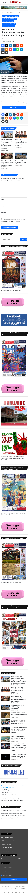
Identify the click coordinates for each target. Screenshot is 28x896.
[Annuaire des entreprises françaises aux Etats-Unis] (14, 7)
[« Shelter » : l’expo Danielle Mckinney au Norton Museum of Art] (5, 715)
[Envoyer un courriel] (10, 39)
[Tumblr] (14, 45)
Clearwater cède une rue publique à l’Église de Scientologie (20, 162)
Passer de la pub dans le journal (10, 851)
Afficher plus (13, 107)
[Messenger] (14, 49)
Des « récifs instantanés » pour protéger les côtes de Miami (18, 738)
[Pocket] (10, 49)
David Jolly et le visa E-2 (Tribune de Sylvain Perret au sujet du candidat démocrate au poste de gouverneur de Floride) (18, 747)
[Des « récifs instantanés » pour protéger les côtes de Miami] (5, 739)
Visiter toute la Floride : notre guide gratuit (12, 800)
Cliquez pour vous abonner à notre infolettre (12, 858)
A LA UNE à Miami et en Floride (15, 12)
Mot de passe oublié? (21, 872)
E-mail (3, 206)
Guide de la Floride (6, 844)
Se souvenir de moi (7, 875)
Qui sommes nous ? (7, 847)
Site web (3, 212)
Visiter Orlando (5, 790)
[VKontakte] (3, 49)
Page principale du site (7, 837)
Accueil (4, 12)
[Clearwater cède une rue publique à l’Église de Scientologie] (21, 156)
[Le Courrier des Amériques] (15, 2)
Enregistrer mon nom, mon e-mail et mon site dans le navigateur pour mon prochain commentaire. (13, 221)
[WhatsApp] (17, 49)
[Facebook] (3, 45)
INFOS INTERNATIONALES (8, 23)
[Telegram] (21, 49)
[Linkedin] (10, 45)
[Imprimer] (6, 52)
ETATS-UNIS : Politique (8, 21)
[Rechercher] (7, 2)
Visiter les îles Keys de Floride (9, 797)
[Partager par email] (3, 52)
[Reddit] (21, 45)
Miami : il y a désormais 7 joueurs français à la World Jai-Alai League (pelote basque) (21, 142)
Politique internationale (8, 26)
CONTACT (22, 888)
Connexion (14, 879)
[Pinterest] (17, 45)
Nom (2, 199)
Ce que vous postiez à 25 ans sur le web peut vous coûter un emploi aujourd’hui (18, 756)
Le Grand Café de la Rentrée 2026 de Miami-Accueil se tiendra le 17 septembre (18, 721)
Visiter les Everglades (7, 792)
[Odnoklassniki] (6, 49)
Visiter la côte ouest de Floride (9, 794)
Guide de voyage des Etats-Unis (10, 840)
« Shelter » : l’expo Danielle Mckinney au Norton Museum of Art (19, 714)
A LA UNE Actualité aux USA (9, 18)
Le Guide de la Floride (13, 888)
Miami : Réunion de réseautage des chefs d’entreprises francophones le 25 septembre (7, 163)
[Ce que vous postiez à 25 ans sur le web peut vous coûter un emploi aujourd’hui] (5, 757)
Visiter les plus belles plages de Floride (11, 798)
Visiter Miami (5, 789)
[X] (6, 45)
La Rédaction (6, 39)
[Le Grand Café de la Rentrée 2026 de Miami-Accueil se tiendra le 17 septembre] (5, 722)
